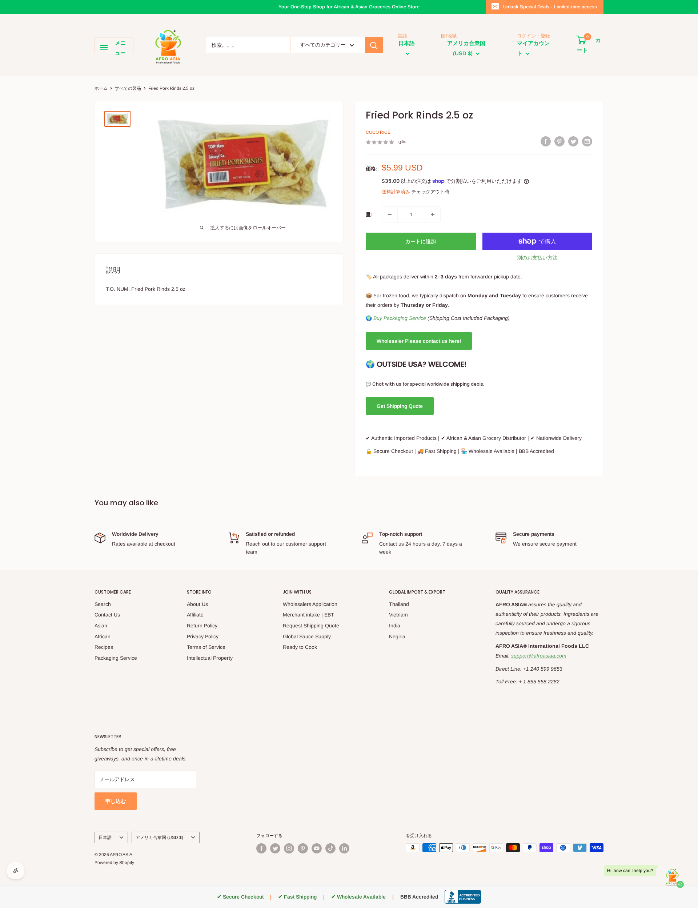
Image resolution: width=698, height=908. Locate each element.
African (103, 636)
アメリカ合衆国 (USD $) (159, 837)
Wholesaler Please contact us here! (419, 341)
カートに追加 (420, 241)
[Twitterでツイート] (573, 141)
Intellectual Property (210, 658)
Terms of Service (206, 647)
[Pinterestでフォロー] (303, 848)
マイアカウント (533, 48)
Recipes (104, 647)
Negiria (397, 636)
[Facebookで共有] (546, 141)
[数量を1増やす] (432, 214)
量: (369, 214)
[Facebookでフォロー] (261, 848)
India (394, 625)
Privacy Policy (202, 636)
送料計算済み (396, 191)
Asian (101, 625)
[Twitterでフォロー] (275, 848)
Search (103, 604)
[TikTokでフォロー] (330, 848)
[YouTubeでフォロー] (317, 848)
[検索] (374, 45)
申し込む (115, 801)
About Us (197, 604)
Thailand (399, 604)
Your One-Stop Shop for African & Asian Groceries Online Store (349, 6)
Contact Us (107, 615)
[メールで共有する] (587, 141)
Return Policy (202, 625)
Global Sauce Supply (307, 636)
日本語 (105, 837)
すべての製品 (128, 88)
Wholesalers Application (310, 604)
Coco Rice (378, 132)
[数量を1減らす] (389, 214)
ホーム (101, 88)
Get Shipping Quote (400, 406)
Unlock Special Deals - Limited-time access (550, 6)
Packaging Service (116, 658)
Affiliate (195, 615)
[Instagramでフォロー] (289, 848)
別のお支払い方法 (537, 258)
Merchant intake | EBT (308, 615)
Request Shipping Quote (311, 625)
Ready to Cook (300, 647)
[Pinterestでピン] (559, 141)
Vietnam (398, 615)
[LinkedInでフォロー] (344, 848)
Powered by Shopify (114, 862)
